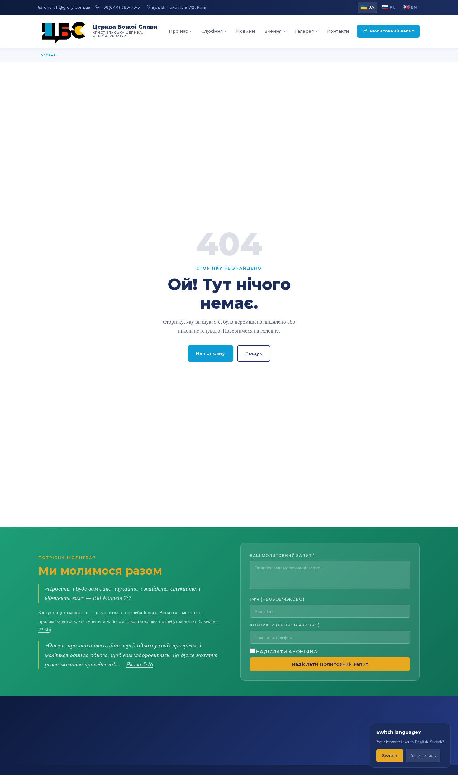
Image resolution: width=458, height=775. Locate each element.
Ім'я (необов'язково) (277, 599)
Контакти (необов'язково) (285, 625)
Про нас (178, 31)
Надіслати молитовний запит (330, 664)
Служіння (212, 31)
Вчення (273, 31)
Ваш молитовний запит (282, 555)
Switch (390, 755)
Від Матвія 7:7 (112, 598)
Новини (245, 31)
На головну (210, 353)
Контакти (338, 31)
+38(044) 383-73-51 (121, 7)
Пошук (253, 353)
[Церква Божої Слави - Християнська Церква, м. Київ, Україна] (63, 31)
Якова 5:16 (139, 664)
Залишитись (423, 755)
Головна (47, 54)
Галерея (304, 31)
